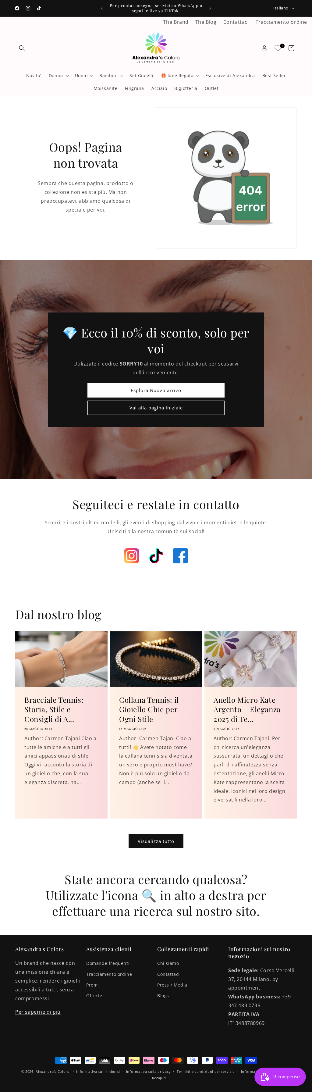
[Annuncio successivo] (210, 8)
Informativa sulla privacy (148, 1071)
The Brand (175, 22)
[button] (22, 48)
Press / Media (172, 985)
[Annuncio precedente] (101, 8)
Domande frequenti (107, 963)
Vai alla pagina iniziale (156, 408)
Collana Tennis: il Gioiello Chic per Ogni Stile (149, 709)
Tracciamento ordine (281, 22)
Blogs (163, 995)
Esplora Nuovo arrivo (156, 390)
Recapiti (159, 1078)
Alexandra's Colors (52, 1071)
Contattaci (236, 22)
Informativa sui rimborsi (98, 1071)
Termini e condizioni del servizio (206, 1071)
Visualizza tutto (156, 841)
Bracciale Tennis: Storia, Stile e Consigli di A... (53, 709)
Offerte (94, 995)
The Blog (206, 22)
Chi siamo (168, 963)
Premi (92, 985)
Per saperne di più (38, 1011)
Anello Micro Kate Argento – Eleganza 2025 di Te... (247, 709)
